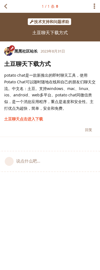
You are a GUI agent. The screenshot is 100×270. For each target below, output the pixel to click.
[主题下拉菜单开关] (94, 6)
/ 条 (48, 6)
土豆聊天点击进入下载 (23, 118)
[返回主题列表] (5, 6)
